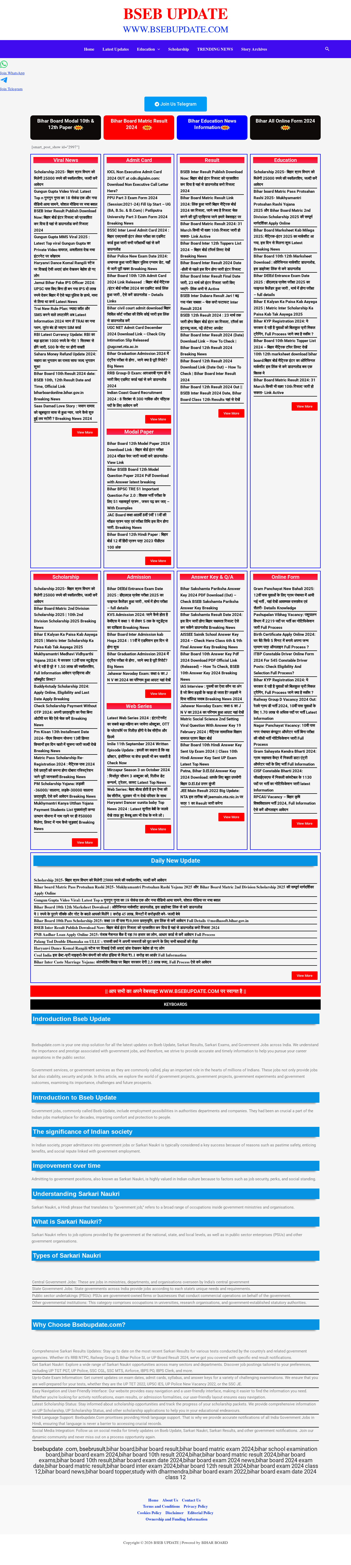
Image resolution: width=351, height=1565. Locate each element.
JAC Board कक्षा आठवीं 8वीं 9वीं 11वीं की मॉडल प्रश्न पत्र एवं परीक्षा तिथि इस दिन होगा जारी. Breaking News (137, 521)
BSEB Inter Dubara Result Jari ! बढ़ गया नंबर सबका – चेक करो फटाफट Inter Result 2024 (209, 302)
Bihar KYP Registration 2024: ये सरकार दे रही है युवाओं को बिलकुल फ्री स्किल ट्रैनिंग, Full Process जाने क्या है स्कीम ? (284, 327)
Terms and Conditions (161, 1506)
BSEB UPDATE (175, 13)
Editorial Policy (201, 1512)
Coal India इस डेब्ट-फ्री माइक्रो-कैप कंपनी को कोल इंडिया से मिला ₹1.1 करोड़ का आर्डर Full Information (110, 955)
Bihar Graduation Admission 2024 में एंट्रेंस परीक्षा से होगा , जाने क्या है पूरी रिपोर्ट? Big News (138, 360)
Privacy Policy (196, 1506)
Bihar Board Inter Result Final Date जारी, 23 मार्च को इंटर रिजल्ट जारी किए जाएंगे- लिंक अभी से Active (210, 282)
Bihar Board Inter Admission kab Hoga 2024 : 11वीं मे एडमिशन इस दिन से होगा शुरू (137, 641)
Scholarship (178, 49)
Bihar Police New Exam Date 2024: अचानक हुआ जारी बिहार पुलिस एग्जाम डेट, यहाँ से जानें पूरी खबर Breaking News (138, 262)
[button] (157, 49)
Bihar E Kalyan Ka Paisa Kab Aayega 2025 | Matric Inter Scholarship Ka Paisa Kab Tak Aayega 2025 (285, 308)
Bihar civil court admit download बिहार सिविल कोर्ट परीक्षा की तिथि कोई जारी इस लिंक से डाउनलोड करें (139, 314)
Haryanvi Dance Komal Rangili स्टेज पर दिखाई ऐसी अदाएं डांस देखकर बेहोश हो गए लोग (65, 269)
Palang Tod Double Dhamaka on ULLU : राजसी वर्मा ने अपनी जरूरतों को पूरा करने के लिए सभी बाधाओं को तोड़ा (116, 941)
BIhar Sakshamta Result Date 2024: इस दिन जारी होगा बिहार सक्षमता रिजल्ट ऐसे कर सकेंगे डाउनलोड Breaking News (211, 621)
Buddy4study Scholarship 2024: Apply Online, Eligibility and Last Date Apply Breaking (61, 693)
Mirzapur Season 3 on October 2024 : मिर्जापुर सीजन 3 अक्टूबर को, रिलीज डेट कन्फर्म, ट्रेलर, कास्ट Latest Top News (138, 776)
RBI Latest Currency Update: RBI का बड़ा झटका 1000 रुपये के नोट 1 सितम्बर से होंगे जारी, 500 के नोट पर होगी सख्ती (64, 341)
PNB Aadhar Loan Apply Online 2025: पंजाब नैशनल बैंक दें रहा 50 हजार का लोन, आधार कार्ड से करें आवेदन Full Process (124, 934)
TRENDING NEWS (215, 49)
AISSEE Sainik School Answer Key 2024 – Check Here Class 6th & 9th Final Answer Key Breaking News (211, 641)
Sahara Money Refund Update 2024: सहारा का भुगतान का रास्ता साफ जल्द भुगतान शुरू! (65, 360)
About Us (170, 1500)
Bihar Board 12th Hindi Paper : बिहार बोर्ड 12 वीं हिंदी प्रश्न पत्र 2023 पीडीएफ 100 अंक (137, 541)
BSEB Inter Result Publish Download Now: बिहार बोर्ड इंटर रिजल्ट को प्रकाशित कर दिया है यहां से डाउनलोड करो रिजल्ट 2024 (126, 927)
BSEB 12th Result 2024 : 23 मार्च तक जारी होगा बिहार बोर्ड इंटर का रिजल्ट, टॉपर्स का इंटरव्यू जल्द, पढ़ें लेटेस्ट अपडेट (211, 321)
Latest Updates (116, 49)
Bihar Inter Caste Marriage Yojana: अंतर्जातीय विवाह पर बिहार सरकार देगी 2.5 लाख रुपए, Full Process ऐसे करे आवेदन (122, 962)
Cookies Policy (149, 1512)
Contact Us (191, 1500)
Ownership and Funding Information (176, 1519)
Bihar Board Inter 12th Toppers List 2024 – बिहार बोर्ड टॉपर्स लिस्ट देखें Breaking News (210, 250)
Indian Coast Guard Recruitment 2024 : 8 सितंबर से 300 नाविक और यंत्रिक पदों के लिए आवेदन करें (138, 399)
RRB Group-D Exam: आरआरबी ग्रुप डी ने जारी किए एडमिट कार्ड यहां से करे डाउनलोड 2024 (138, 379)
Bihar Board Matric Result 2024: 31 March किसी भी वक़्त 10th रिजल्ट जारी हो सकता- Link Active (211, 230)
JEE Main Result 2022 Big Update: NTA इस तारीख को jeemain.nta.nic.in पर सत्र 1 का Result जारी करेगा (211, 797)
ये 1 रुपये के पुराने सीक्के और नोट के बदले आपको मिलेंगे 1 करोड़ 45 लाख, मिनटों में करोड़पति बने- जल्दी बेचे (107, 914)
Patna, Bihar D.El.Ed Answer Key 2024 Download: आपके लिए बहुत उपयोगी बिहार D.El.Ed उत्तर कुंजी (210, 777)
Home (89, 49)
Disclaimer (174, 1512)
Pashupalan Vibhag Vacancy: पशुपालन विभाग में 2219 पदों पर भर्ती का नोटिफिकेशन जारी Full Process (285, 621)
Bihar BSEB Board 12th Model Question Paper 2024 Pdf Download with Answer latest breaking (138, 476)
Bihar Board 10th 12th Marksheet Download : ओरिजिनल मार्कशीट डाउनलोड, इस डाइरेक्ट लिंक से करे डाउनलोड (285, 262)
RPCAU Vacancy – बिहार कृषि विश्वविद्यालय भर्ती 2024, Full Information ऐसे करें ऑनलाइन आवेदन (285, 803)
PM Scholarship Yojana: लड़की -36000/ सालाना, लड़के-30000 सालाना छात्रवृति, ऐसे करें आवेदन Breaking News (65, 790)
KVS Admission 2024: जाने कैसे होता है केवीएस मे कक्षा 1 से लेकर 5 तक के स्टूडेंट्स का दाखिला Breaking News (137, 621)
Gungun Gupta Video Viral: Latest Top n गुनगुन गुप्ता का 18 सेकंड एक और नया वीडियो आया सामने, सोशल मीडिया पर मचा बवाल (65, 198)
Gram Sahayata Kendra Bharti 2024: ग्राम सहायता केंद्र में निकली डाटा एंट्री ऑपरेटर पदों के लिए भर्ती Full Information (285, 758)
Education (146, 49)
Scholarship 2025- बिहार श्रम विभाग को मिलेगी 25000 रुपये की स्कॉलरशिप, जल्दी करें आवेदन (65, 178)
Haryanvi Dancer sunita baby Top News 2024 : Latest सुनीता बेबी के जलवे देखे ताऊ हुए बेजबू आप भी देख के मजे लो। (137, 809)
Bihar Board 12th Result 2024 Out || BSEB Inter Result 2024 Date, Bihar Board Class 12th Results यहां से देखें (211, 393)
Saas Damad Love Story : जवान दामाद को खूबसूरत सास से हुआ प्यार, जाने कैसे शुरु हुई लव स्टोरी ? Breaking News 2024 (64, 412)
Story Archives (254, 49)
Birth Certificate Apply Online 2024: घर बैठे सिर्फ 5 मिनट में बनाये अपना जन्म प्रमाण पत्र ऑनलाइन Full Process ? (284, 641)
